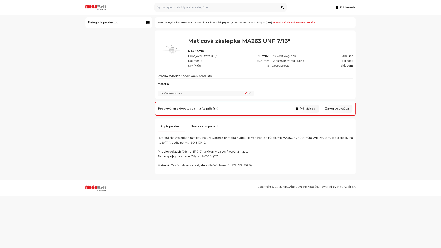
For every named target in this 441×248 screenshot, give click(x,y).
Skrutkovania (204, 22)
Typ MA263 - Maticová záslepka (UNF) (251, 22)
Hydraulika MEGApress (181, 22)
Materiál (170, 88)
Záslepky (221, 22)
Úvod (161, 22)
